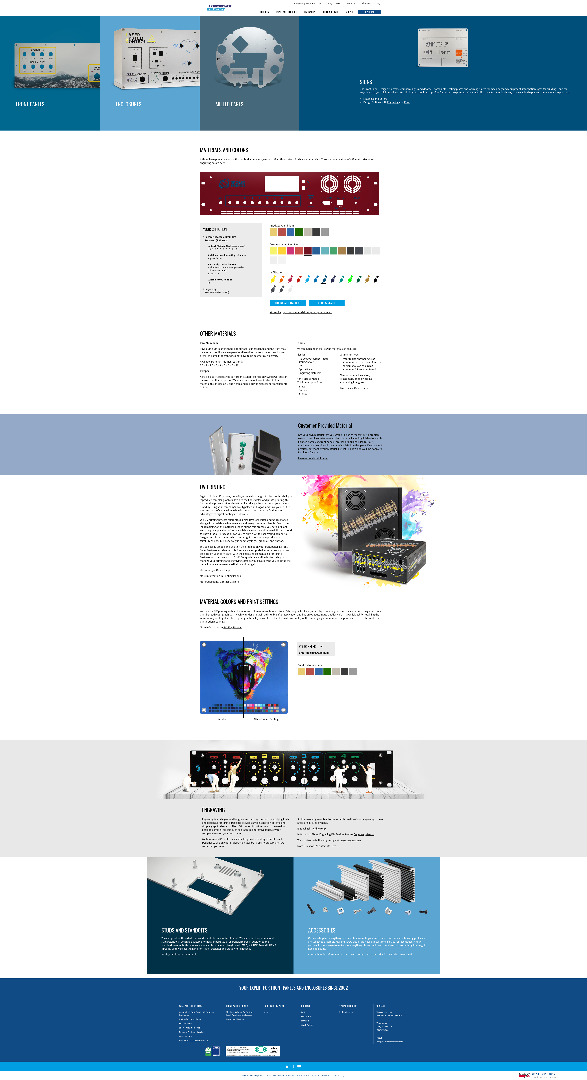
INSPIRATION (309, 12)
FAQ (303, 1012)
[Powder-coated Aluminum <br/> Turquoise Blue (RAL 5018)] (325, 250)
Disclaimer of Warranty (283, 1075)
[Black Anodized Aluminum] (316, 232)
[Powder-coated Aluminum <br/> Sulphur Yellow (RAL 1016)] (273, 250)
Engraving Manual (364, 834)
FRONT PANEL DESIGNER (286, 12)
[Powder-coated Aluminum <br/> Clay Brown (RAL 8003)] (342, 250)
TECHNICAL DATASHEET (287, 303)
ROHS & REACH (326, 303)
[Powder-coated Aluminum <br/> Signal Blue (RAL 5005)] (316, 250)
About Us (366, 3)
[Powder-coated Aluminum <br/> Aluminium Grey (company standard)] (367, 250)
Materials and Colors (375, 98)
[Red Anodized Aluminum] (282, 232)
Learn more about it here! (313, 458)
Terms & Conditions (321, 1075)
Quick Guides (307, 1025)
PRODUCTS (264, 12)
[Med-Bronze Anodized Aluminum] (308, 232)
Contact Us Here (229, 581)
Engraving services (350, 840)
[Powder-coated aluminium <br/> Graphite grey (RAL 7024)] (359, 250)
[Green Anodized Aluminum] (299, 232)
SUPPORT (350, 12)
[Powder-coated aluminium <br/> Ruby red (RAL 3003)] (308, 250)
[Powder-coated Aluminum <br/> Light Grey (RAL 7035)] (376, 250)
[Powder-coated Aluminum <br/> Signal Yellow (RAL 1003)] (282, 250)
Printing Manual (232, 576)
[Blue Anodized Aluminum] (290, 232)
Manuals (305, 1020)
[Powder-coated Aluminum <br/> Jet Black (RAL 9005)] (350, 250)
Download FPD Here (235, 1019)
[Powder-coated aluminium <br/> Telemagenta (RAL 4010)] (290, 250)
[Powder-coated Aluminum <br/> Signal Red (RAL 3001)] (299, 250)
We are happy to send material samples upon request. (301, 312)
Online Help (361, 388)
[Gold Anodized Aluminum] (273, 232)
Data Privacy (338, 1075)
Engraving (393, 102)
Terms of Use (303, 1075)
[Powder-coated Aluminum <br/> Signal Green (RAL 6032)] (333, 250)
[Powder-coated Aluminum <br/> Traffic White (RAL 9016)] (282, 260)
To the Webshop (346, 1012)
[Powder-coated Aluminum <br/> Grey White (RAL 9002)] (273, 260)
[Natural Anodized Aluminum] (325, 232)
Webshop (351, 3)
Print (407, 102)
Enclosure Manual (401, 954)
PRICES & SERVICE (330, 12)
